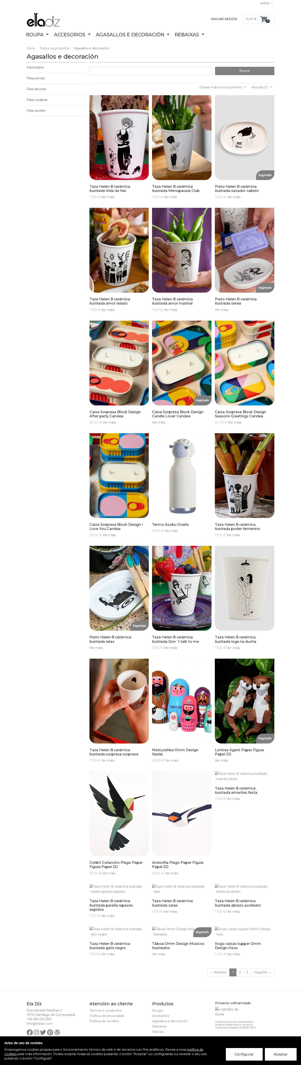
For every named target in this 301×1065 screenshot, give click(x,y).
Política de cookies (104, 1021)
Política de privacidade (106, 1016)
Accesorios (160, 1016)
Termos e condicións (105, 1011)
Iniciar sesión (224, 19)
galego (265, 3)
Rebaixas (159, 1026)
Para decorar (36, 89)
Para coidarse (37, 100)
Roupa (157, 1011)
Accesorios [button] (70, 34)
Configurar (244, 1054)
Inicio (31, 48)
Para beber (35, 67)
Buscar (244, 71)
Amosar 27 (260, 87)
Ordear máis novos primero (221, 87)
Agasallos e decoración (170, 1021)
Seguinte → (263, 972)
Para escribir (36, 111)
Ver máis (107, 197)
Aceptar (281, 1054)
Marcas (157, 1032)
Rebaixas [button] (187, 34)
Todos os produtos (54, 48)
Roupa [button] (35, 34)
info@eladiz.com (40, 1024)
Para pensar (36, 78)
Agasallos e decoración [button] (131, 34)
